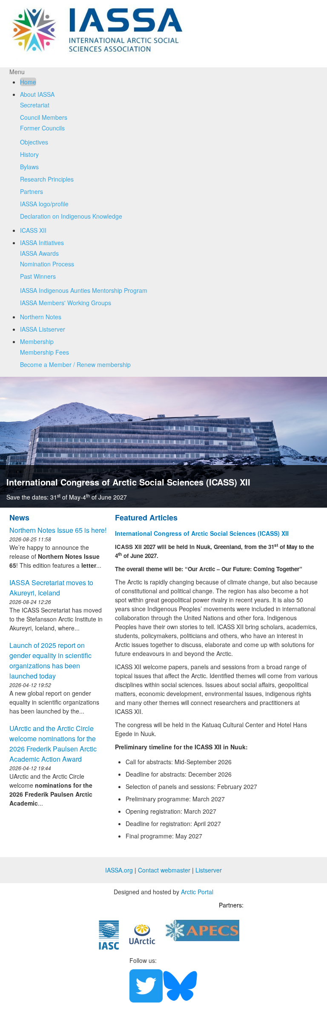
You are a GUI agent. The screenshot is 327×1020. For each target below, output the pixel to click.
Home (28, 82)
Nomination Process (47, 264)
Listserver (208, 870)
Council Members (43, 117)
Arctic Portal (197, 891)
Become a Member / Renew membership (75, 364)
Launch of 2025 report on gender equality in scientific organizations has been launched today (50, 660)
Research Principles (47, 179)
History (29, 154)
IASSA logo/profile (44, 203)
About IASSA (37, 94)
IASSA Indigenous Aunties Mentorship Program (83, 290)
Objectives (34, 142)
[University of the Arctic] (142, 933)
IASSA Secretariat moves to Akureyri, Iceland (51, 588)
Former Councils (42, 128)
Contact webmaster (164, 870)
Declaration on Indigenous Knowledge (71, 216)
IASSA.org (119, 870)
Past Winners (38, 276)
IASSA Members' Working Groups (65, 302)
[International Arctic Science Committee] (109, 934)
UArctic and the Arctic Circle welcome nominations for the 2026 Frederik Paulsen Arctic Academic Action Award (53, 743)
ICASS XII (33, 230)
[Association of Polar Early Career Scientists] (202, 929)
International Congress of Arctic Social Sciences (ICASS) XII (128, 482)
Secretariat (34, 105)
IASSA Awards (39, 253)
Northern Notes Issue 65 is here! (57, 530)
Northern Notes (40, 316)
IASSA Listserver (42, 329)
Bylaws (29, 166)
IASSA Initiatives (42, 242)
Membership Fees (44, 352)
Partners (31, 191)
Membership (37, 341)
